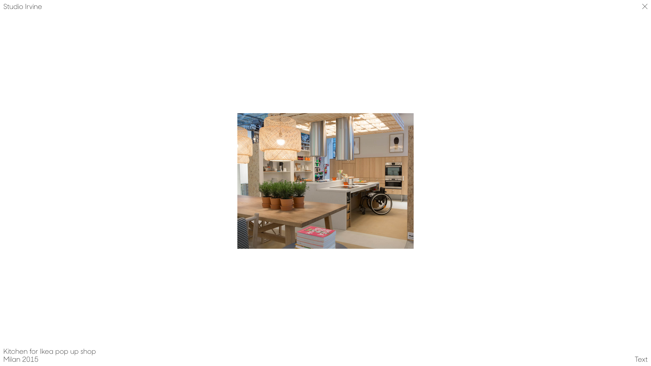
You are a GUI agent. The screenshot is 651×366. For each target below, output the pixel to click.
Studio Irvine (22, 6)
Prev (163, 181)
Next (488, 181)
